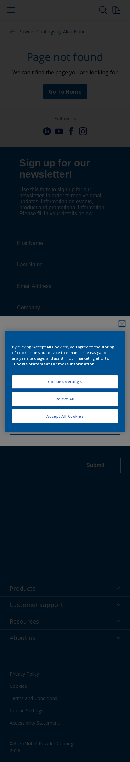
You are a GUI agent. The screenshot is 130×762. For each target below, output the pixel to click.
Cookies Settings (65, 381)
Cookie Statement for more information (54, 363)
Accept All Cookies (64, 416)
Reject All (65, 398)
